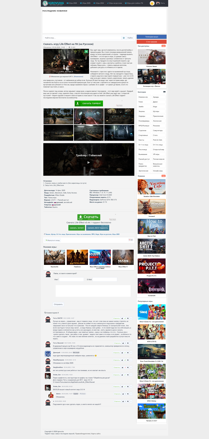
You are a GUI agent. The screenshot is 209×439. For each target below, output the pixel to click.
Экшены (142, 111)
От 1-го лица (143, 144)
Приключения (71, 234)
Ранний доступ (144, 159)
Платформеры (144, 121)
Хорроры (142, 116)
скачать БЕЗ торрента (98, 227)
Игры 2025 (86, 3)
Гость (162, 3)
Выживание (143, 154)
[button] (130, 239)
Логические (157, 121)
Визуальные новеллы (157, 165)
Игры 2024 (100, 3)
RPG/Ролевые (144, 125)
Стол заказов (151, 41)
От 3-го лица (60, 234)
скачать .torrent (76, 227)
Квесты (141, 140)
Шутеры (156, 111)
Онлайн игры (158, 171)
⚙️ (124, 38)
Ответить (116, 318)
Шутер (53, 234)
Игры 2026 (73, 3)
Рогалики (156, 125)
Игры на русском (115, 3)
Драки (155, 102)
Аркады (156, 97)
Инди (97, 234)
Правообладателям (82, 433)
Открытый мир (158, 149)
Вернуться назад (53, 240)
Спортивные (143, 135)
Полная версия (158, 159)
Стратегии (142, 130)
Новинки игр (143, 97)
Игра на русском (105, 234)
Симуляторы (158, 130)
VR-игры (156, 154)
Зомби (141, 106)
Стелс (155, 135)
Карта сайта (95, 433)
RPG (93, 234)
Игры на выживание (84, 234)
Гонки (141, 102)
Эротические (143, 171)
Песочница (143, 149)
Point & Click (157, 140)
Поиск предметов (143, 165)
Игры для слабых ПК (135, 3)
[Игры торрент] (54, 3)
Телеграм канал (151, 36)
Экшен (48, 234)
